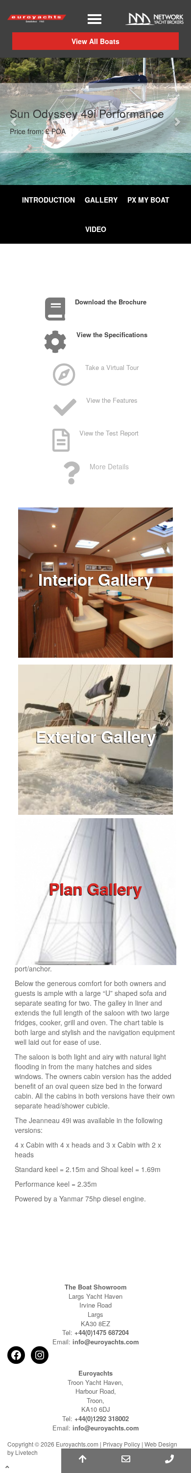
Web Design (160, 1444)
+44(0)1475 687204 (101, 1332)
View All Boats (95, 41)
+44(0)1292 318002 (101, 1418)
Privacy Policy (121, 1444)
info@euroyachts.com (105, 1341)
